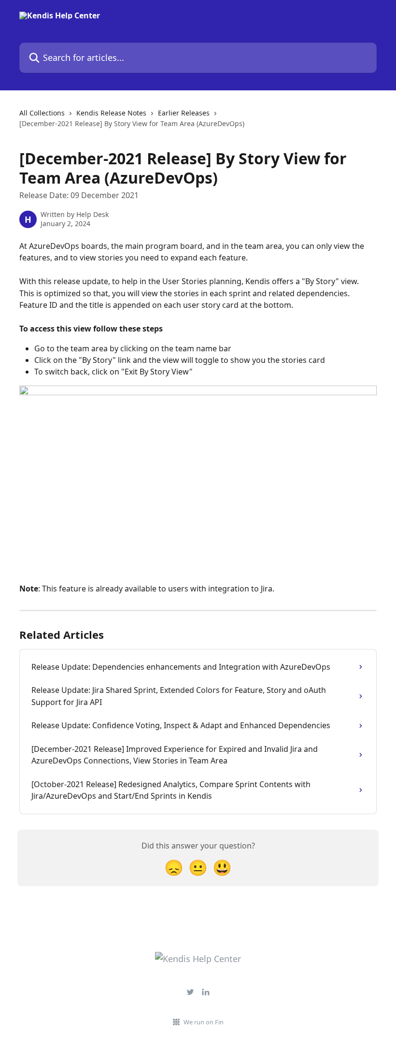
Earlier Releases (184, 112)
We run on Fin (204, 1022)
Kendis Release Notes (111, 112)
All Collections (42, 112)
